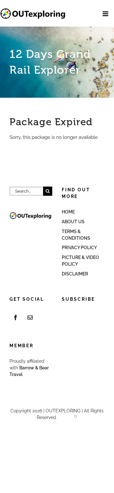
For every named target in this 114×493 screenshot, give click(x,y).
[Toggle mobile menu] (106, 13)
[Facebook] (16, 317)
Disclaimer (75, 273)
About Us (73, 221)
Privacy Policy (79, 247)
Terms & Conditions (76, 235)
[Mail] (30, 317)
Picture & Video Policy (80, 261)
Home (68, 211)
